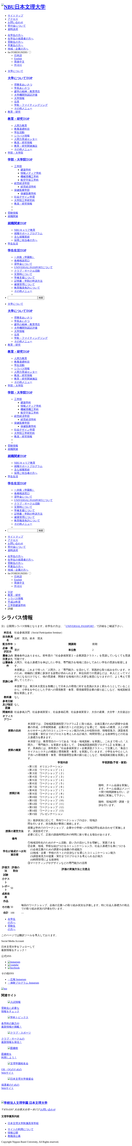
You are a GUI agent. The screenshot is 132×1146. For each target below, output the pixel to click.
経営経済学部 (22, 183)
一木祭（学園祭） (24, 257)
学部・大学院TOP (20, 159)
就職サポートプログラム (28, 233)
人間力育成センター (25, 139)
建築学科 (26, 169)
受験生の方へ (15, 42)
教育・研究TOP (18, 118)
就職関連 (13, 216)
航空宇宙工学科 (30, 179)
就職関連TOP (17, 223)
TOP (10, 592)
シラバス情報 (22, 135)
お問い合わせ (15, 22)
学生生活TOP (17, 250)
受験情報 (13, 212)
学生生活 (13, 243)
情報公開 (13, 1132)
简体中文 (19, 61)
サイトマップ (15, 15)
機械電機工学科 (30, 176)
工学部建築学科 (17, 605)
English (18, 58)
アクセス (13, 19)
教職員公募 (14, 1136)
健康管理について (24, 284)
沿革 (16, 101)
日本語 (18, 55)
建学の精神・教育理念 (27, 91)
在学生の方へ (15, 35)
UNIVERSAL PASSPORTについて (33, 267)
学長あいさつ (22, 88)
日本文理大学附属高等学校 (23, 1123)
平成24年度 (14, 601)
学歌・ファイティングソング (31, 105)
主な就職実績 (22, 236)
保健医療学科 (28, 193)
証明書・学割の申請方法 (28, 281)
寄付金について (17, 25)
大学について (15, 71)
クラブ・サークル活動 (27, 270)
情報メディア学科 (31, 173)
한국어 (18, 65)
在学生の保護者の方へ (20, 38)
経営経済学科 (28, 186)
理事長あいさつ (23, 84)
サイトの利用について (20, 1129)
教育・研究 (14, 111)
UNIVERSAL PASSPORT (80, 626)
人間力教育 (20, 125)
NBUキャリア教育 (24, 230)
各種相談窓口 (22, 260)
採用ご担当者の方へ (25, 240)
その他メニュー (23, 108)
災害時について (23, 274)
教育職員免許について (27, 287)
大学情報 (19, 98)
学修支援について (24, 277)
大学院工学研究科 (24, 200)
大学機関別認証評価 (25, 94)
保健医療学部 (22, 190)
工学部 (18, 166)
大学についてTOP (20, 78)
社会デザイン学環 (24, 196)
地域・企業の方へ (18, 48)
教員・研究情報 (23, 142)
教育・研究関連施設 (25, 146)
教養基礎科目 (22, 129)
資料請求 (13, 29)
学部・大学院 (15, 152)
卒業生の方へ (15, 45)
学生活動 (19, 132)
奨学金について (23, 264)
